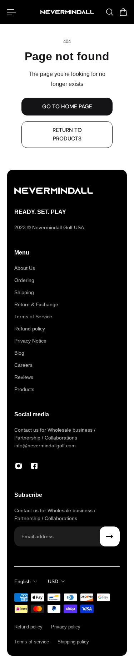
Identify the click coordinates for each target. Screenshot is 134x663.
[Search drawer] (109, 12)
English (22, 581)
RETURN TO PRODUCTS (67, 134)
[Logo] (67, 12)
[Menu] (11, 12)
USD (53, 581)
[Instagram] (18, 466)
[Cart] (123, 12)
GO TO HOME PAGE (67, 106)
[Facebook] (34, 466)
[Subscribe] (110, 536)
